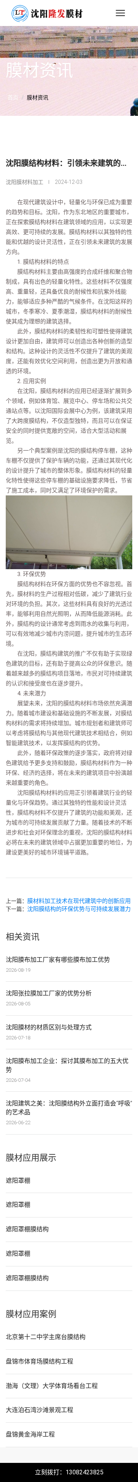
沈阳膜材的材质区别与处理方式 (49, 1027)
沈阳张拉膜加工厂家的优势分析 (49, 993)
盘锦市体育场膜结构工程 (39, 1361)
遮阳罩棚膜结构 (27, 1229)
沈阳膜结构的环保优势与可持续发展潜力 (79, 909)
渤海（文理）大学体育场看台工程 (52, 1385)
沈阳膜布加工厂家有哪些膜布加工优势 (58, 959)
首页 (13, 97)
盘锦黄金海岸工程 (30, 1434)
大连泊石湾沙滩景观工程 (39, 1410)
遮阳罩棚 (18, 1180)
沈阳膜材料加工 (24, 182)
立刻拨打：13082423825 (69, 1472)
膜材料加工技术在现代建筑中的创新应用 (79, 901)
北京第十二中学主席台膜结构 (45, 1337)
